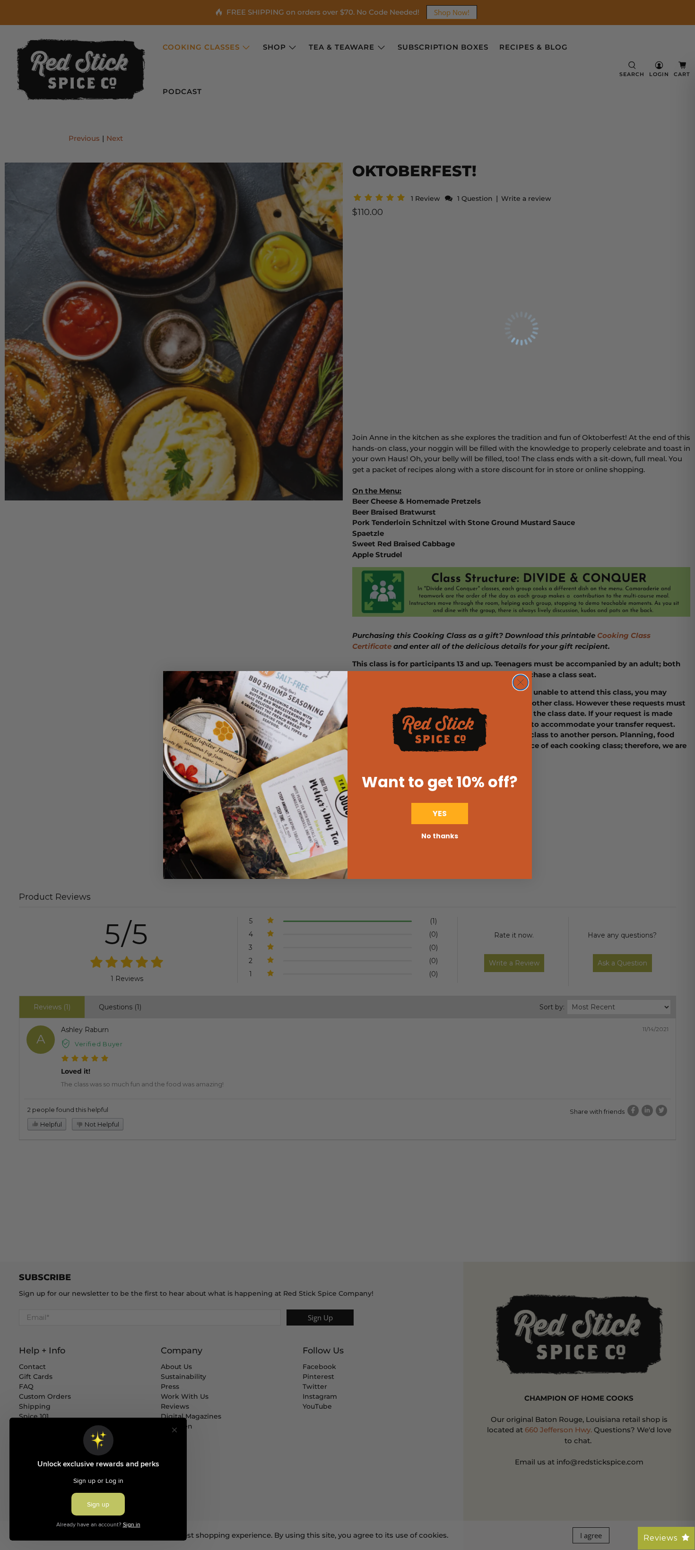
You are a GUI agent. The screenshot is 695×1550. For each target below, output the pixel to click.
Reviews (660, 1537)
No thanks (439, 836)
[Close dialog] (520, 682)
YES (440, 813)
